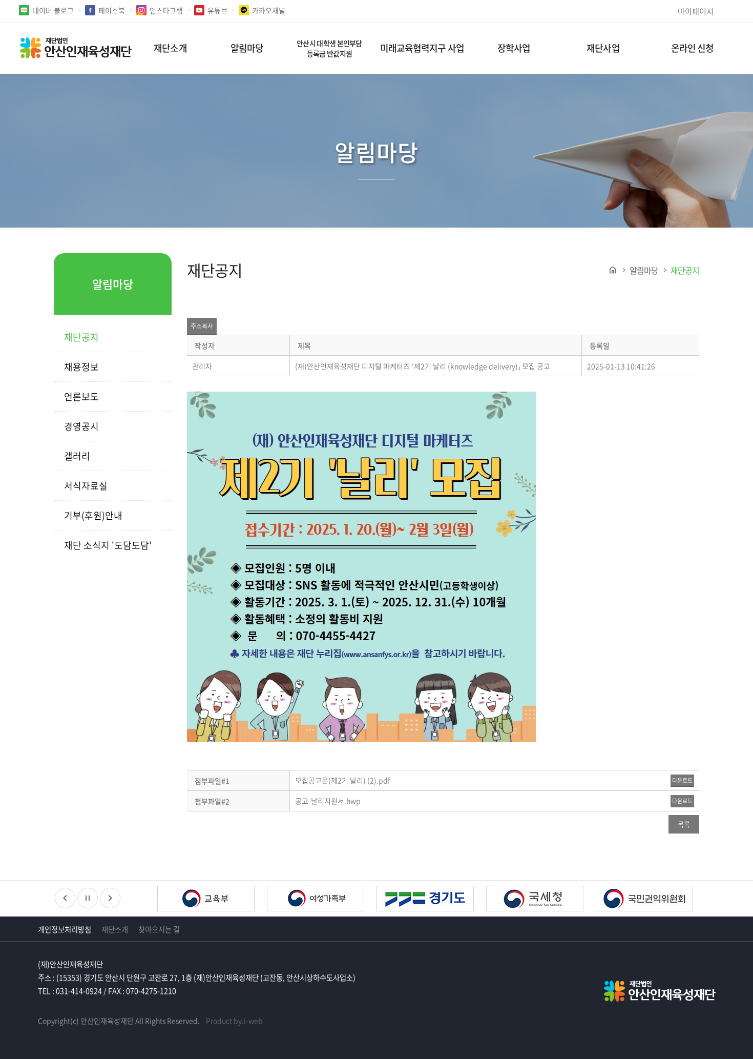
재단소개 (170, 48)
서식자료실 (86, 486)
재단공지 (81, 337)
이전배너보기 (65, 898)
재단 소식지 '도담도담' (108, 545)
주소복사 (202, 326)
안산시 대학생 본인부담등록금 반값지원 (329, 48)
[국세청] (535, 900)
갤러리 (77, 456)
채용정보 (81, 367)
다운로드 (682, 780)
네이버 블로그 (53, 10)
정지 (87, 898)
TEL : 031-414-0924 (70, 990)
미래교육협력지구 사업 (422, 48)
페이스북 (111, 10)
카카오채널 (268, 10)
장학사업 (513, 48)
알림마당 (247, 48)
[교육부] (206, 900)
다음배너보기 (110, 898)
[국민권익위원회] (644, 900)
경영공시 (81, 426)
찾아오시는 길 (159, 929)
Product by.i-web (234, 1020)
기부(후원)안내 (93, 515)
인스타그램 (166, 10)
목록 (684, 824)
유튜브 (217, 10)
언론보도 (81, 396)
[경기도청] (425, 900)
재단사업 (603, 48)
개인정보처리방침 (64, 929)
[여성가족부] (315, 900)
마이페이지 (696, 11)
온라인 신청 (692, 48)
